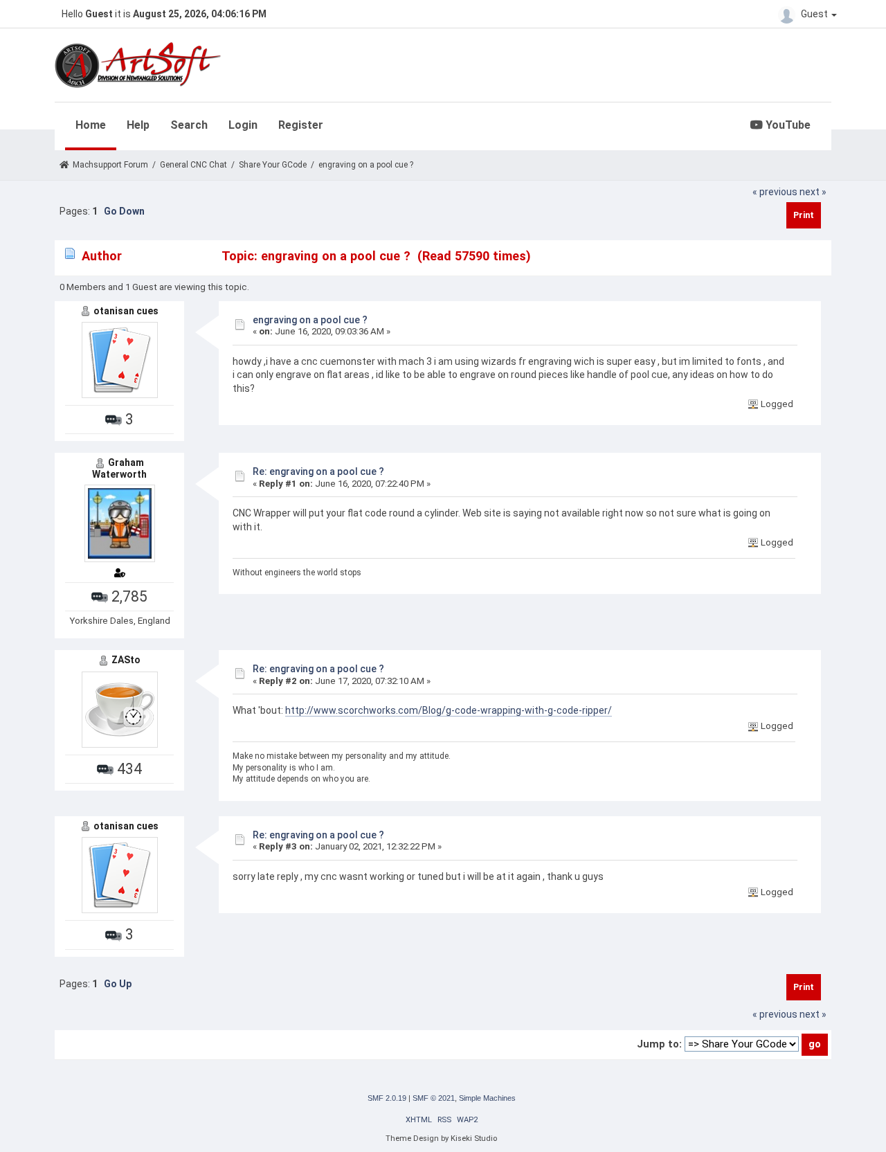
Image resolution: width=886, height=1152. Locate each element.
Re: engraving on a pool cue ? (318, 471)
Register (300, 125)
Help (138, 125)
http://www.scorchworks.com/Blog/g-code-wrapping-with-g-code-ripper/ (448, 710)
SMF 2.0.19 (387, 1098)
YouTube (787, 125)
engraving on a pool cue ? (310, 319)
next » (812, 191)
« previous (774, 191)
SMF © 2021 (434, 1098)
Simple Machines (487, 1098)
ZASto (126, 659)
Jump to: (659, 1044)
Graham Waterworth (119, 468)
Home (90, 125)
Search (189, 125)
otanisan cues (126, 310)
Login (242, 125)
